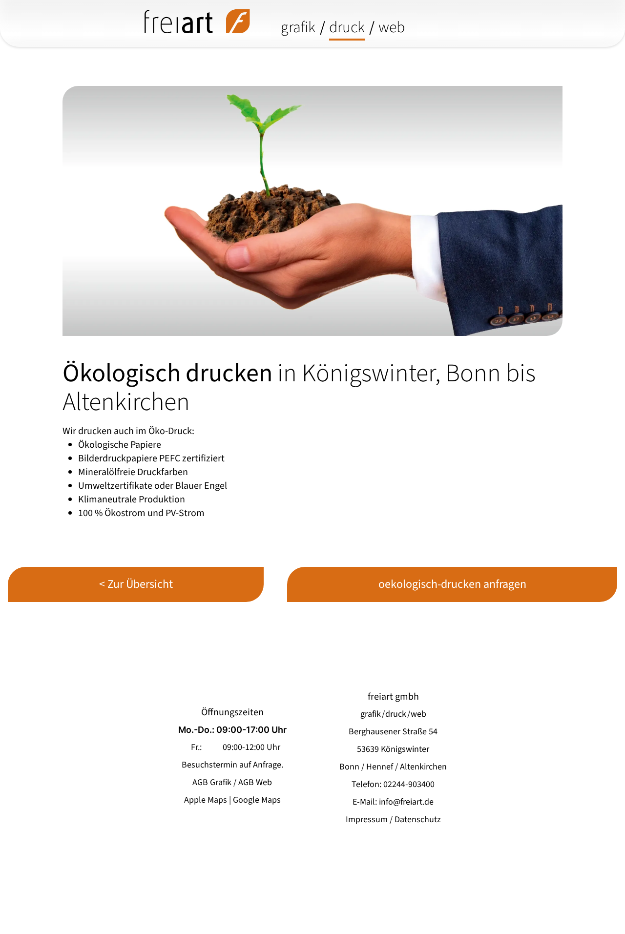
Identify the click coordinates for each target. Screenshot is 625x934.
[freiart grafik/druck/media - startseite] (197, 21)
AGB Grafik (211, 782)
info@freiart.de (406, 802)
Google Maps (257, 800)
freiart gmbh (393, 697)
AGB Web (255, 782)
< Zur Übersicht (136, 584)
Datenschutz (418, 819)
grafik (298, 27)
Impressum (367, 819)
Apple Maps (205, 800)
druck (347, 27)
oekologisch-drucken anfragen (452, 584)
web (391, 27)
